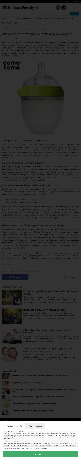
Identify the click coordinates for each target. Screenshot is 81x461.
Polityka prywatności (14, 426)
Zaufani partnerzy (35, 426)
